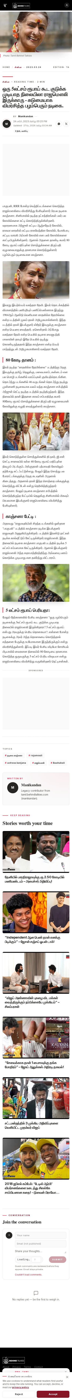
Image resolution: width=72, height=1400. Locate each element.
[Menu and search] (5, 5)
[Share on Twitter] (66, 124)
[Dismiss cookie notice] (67, 1377)
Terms (27, 1367)
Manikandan (25, 116)
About (6, 1367)
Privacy (17, 1367)
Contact (38, 1367)
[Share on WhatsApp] (59, 124)
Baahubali (58, 762)
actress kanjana (15, 762)
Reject (19, 1394)
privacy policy (20, 1387)
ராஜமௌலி (38, 762)
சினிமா (18, 67)
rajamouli (35, 755)
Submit (57, 1259)
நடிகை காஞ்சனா (13, 755)
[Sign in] (66, 5)
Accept (53, 1394)
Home (6, 67)
